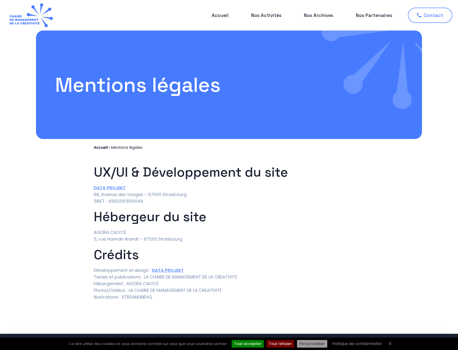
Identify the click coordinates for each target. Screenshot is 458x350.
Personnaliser (312, 343)
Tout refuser (280, 343)
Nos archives (318, 15)
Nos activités (266, 15)
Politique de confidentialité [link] (357, 343)
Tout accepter (247, 343)
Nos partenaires (374, 15)
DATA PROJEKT (109, 188)
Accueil (220, 15)
